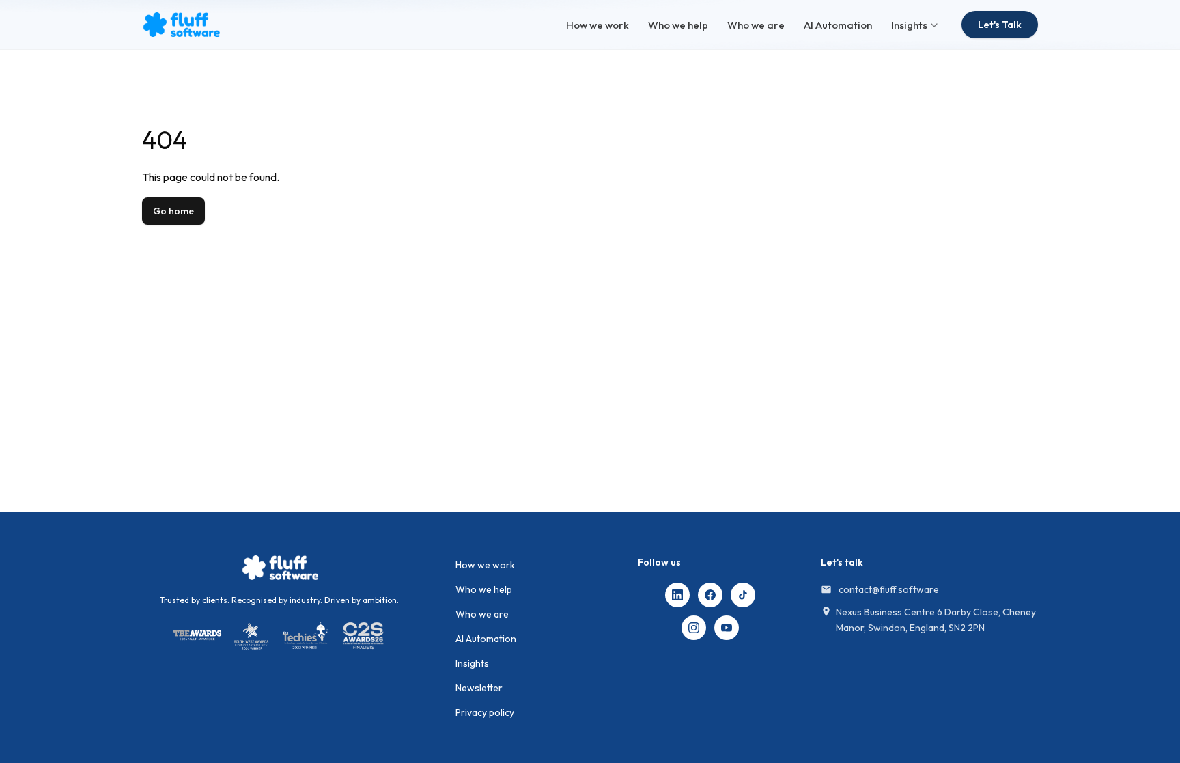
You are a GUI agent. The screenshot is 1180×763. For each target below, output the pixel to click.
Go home (173, 211)
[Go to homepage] (279, 567)
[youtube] (726, 627)
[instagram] (694, 627)
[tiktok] (743, 595)
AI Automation (838, 24)
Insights (909, 24)
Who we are (756, 24)
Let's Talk (1000, 24)
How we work (597, 24)
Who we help (678, 24)
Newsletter (479, 688)
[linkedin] (677, 595)
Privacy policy (484, 712)
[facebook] (710, 595)
